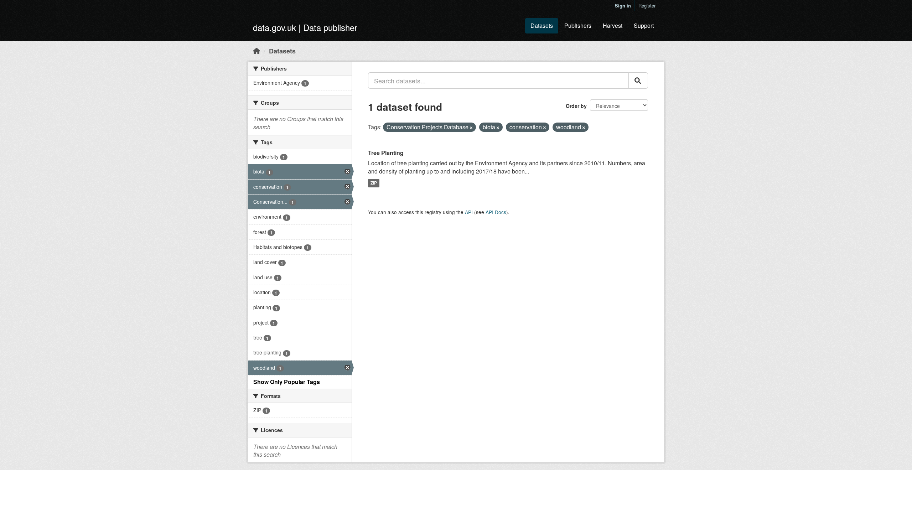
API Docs (496, 212)
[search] (638, 80)
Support (644, 25)
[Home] (256, 50)
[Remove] (471, 127)
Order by (576, 105)
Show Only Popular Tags (286, 382)
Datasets (541, 25)
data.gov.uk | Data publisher (305, 27)
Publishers (577, 25)
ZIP (373, 183)
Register (647, 5)
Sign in (623, 5)
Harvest (612, 25)
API (469, 212)
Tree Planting (386, 153)
